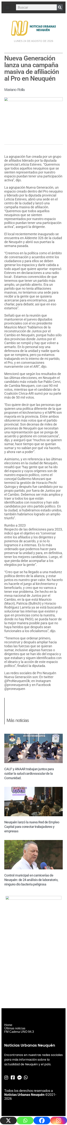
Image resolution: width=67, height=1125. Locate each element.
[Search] (60, 7)
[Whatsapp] (25, 1120)
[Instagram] (58, 1120)
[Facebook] (42, 1120)
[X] (8, 1120)
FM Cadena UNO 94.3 (19, 1031)
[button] (7, 7)
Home (8, 1025)
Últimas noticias (14, 1028)
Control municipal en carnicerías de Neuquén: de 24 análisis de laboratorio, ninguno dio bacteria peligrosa (31, 879)
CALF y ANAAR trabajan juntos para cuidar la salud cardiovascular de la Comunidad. (29, 773)
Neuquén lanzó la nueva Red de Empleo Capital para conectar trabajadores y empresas (31, 826)
